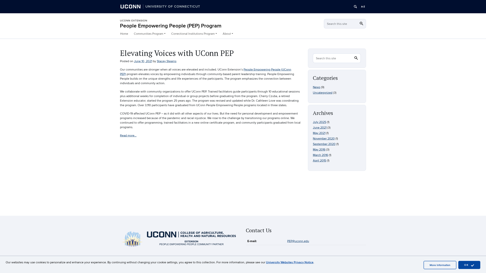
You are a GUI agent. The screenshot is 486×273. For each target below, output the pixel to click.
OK (467, 265)
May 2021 (319, 133)
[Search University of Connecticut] (355, 7)
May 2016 (319, 149)
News (316, 87)
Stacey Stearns (166, 61)
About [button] (227, 34)
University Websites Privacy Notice (289, 262)
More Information (440, 265)
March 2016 (320, 155)
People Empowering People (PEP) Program (170, 26)
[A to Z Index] (363, 7)
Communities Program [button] (148, 34)
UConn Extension (133, 20)
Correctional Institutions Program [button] (193, 34)
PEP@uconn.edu (298, 241)
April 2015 (319, 160)
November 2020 (324, 138)
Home (124, 34)
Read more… (128, 135)
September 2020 (324, 144)
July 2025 (319, 122)
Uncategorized (322, 93)
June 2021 (320, 127)
